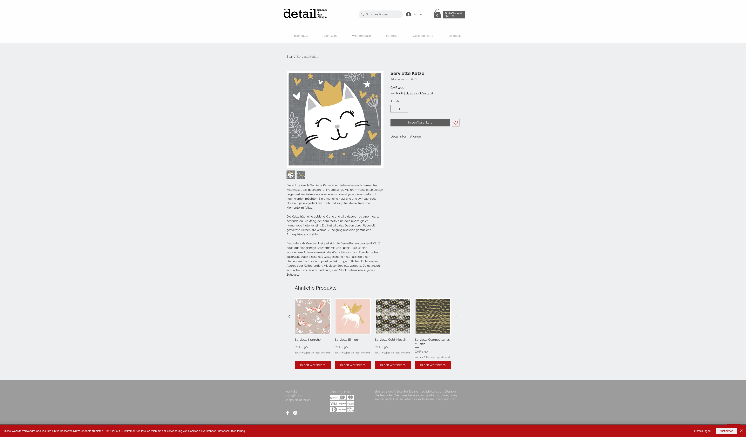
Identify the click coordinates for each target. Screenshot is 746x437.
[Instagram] (295, 413)
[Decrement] (393, 108)
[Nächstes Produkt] (456, 316)
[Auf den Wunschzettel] (456, 123)
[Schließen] (741, 431)
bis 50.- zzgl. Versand (318, 352)
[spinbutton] (399, 108)
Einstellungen (702, 431)
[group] (373, 333)
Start (290, 56)
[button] (437, 13)
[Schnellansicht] (313, 316)
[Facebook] (287, 413)
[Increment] (405, 108)
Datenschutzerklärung (231, 431)
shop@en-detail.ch (297, 400)
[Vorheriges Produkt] (289, 316)
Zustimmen (726, 431)
